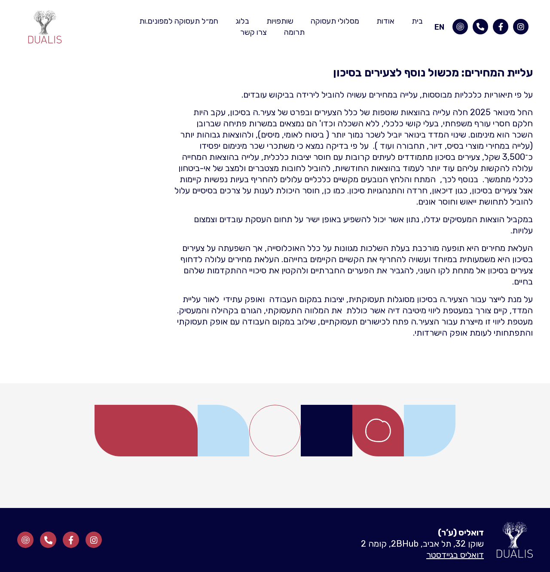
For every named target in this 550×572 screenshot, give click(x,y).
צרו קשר (253, 32)
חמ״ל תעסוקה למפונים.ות (178, 21)
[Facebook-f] (500, 26)
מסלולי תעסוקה (335, 21)
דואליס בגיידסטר (455, 555)
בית (417, 21)
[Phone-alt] (480, 26)
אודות (385, 21)
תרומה (294, 32)
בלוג (242, 21)
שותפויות (279, 21)
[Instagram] (521, 26)
